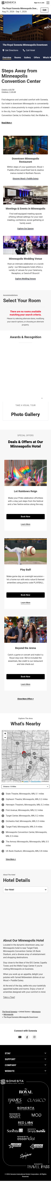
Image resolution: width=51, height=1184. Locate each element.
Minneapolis (8, 1014)
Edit (44, 10)
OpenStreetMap (36, 781)
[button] (5, 734)
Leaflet (25, 781)
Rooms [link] (17, 57)
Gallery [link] (27, 57)
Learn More (25, 524)
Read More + (7, 123)
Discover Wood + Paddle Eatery (25, 178)
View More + (11, 859)
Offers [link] (37, 57)
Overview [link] (6, 57)
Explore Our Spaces (25, 228)
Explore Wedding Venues (25, 279)
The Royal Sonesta (9, 1012)
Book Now (25, 516)
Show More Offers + (25, 699)
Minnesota (36, 1012)
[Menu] (47, 2)
